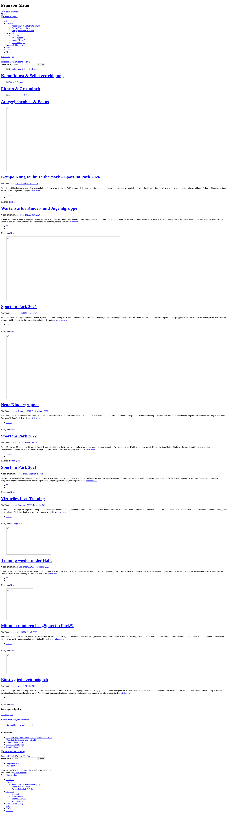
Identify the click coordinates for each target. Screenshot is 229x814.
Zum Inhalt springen (9, 12)
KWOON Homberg (14, 45)
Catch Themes (20, 773)
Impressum (11, 766)
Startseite (10, 21)
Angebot (10, 33)
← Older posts (7, 714)
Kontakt (9, 52)
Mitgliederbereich (13, 763)
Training (15, 35)
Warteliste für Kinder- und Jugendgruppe (39, 208)
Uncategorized (16, 461)
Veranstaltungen (18, 42)
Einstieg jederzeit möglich (24, 679)
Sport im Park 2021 (19, 467)
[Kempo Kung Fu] (9, 16)
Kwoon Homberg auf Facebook (15, 720)
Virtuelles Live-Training (23, 498)
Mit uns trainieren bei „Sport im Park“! (37, 625)
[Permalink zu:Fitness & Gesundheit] (16, 82)
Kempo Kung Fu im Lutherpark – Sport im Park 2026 (50, 177)
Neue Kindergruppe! (20, 404)
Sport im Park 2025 (19, 306)
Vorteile (9, 23)
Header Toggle (7, 56)
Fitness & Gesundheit (21, 28)
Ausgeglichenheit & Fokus (23, 30)
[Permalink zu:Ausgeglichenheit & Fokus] (18, 95)
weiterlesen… (36, 190)
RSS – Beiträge (18, 751)
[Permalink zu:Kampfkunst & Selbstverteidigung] (21, 69)
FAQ (8, 50)
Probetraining (17, 38)
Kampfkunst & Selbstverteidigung (26, 26)
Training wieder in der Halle (26, 560)
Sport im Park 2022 (19, 436)
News (8, 47)
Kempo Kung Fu (19, 40)
